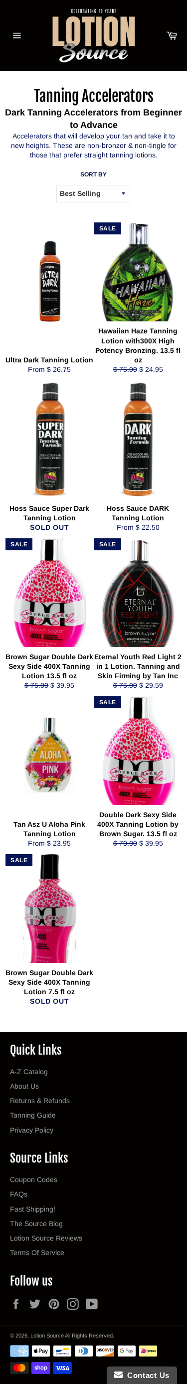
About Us (24, 1086)
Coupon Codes (33, 1180)
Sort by (93, 174)
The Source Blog (36, 1224)
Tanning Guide (33, 1115)
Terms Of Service (37, 1253)
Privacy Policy (31, 1130)
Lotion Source (47, 1336)
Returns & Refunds (40, 1101)
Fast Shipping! (32, 1209)
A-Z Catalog (29, 1072)
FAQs (18, 1194)
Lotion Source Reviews (46, 1238)
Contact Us (146, 1375)
